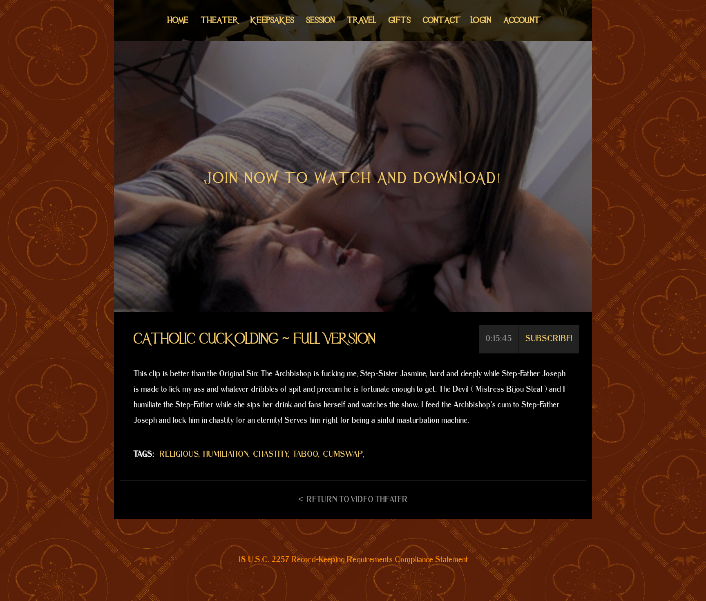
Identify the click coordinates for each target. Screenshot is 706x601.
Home (178, 20)
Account (521, 20)
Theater (219, 20)
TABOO (305, 454)
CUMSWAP (343, 454)
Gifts (400, 20)
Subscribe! (548, 338)
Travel (361, 20)
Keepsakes (272, 20)
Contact (440, 20)
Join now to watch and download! (353, 178)
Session (320, 20)
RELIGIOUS (179, 454)
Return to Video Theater (357, 499)
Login (481, 20)
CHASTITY (270, 454)
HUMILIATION (225, 454)
